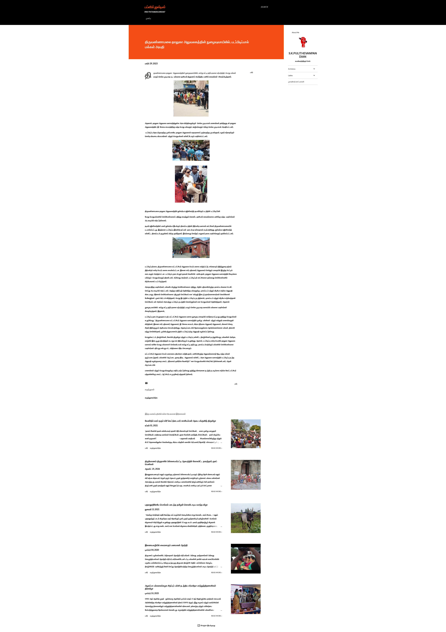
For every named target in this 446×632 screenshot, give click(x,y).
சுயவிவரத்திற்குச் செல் (302, 61)
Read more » (216, 448)
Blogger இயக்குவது (207, 625)
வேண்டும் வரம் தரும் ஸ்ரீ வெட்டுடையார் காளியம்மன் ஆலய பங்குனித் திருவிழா (180, 420)
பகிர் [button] (251, 72)
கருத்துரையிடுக (151, 398)
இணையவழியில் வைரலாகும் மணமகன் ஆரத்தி (166, 545)
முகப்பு (148, 18)
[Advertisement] (302, 101)
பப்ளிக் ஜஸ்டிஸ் (154, 7)
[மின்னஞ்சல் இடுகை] (146, 384)
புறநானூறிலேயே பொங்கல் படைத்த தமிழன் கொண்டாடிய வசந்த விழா (176, 504)
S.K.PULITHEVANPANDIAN (303, 55)
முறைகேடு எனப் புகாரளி (296, 82)
